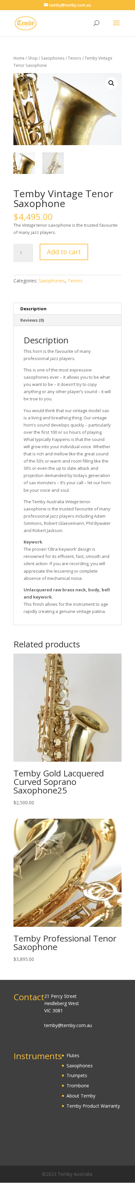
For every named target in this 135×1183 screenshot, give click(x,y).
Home (19, 58)
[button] (111, 83)
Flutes (73, 1055)
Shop (33, 58)
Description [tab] (33, 309)
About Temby (81, 1096)
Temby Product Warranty (93, 1106)
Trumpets (77, 1075)
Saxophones (53, 58)
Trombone (78, 1085)
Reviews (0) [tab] (32, 320)
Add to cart (64, 251)
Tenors (74, 58)
